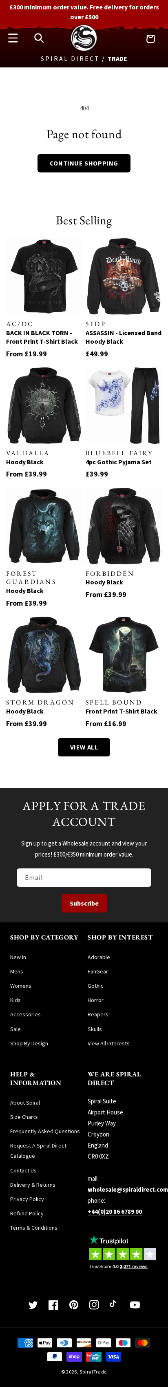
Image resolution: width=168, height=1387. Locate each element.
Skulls (95, 1029)
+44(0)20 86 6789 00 (115, 1211)
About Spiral (25, 1102)
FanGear (98, 971)
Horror (96, 1000)
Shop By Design (29, 1043)
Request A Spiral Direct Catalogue (38, 1150)
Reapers (98, 1014)
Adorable (99, 957)
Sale (15, 1029)
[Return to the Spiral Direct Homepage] (84, 49)
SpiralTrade (93, 1372)
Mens (16, 971)
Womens (20, 985)
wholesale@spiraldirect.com (128, 1189)
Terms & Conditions (33, 1227)
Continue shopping (84, 163)
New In (18, 957)
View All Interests (109, 1043)
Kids (15, 1000)
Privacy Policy (27, 1199)
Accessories (25, 1014)
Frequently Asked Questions (45, 1131)
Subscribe (84, 903)
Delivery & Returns (32, 1184)
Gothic (96, 985)
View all (84, 747)
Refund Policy (27, 1213)
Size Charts (24, 1117)
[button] (13, 38)
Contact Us (23, 1170)
